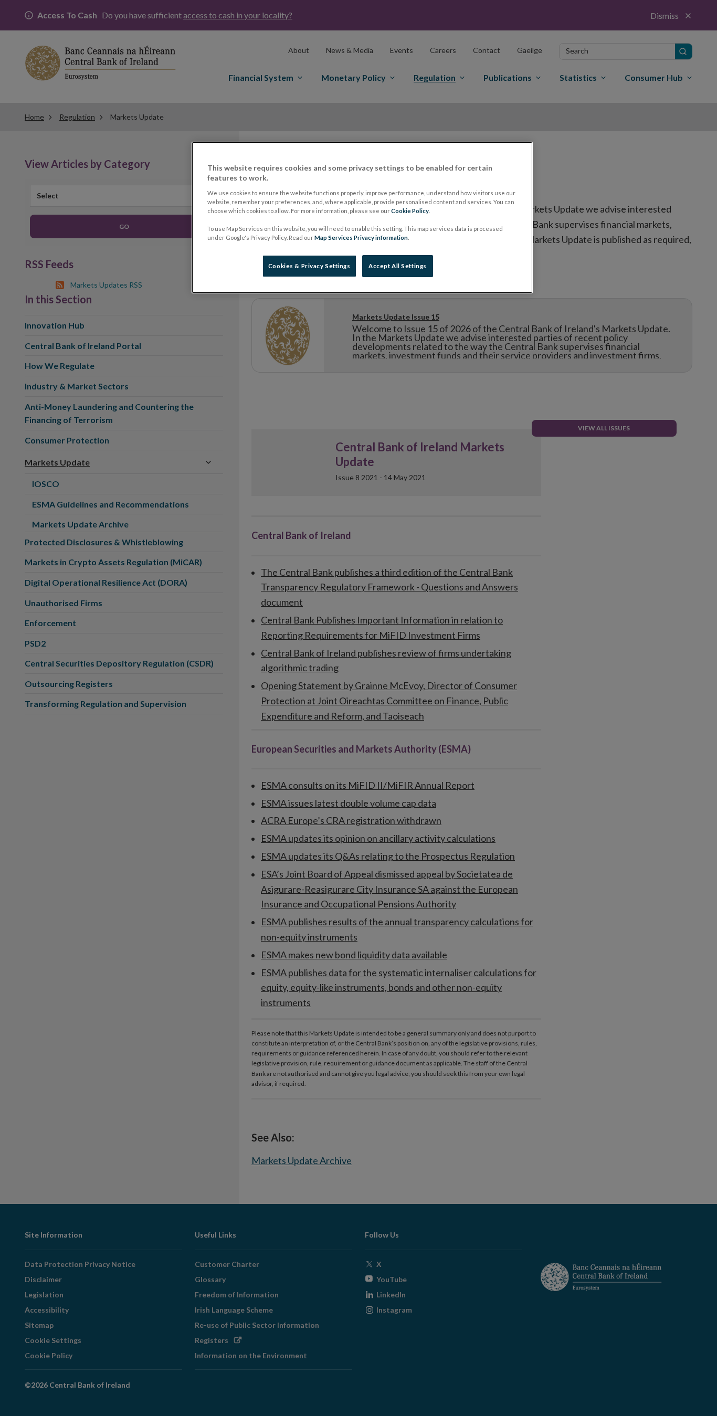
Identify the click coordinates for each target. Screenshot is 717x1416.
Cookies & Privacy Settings (309, 265)
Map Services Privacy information (361, 237)
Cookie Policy (410, 210)
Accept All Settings (397, 265)
